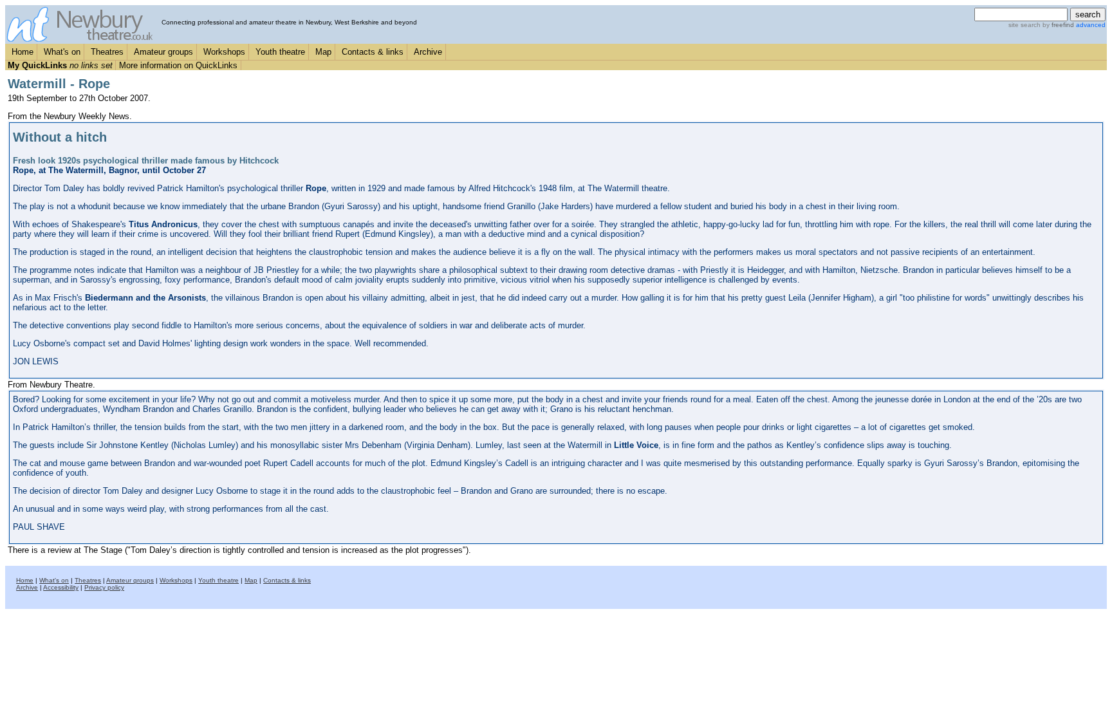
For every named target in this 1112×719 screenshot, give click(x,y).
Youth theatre (280, 52)
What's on (62, 52)
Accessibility (61, 587)
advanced (1091, 24)
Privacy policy (104, 587)
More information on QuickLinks (178, 65)
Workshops (224, 52)
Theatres (107, 52)
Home (22, 52)
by (1057, 24)
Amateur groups (163, 52)
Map (323, 52)
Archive (428, 52)
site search (1024, 24)
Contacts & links (372, 52)
